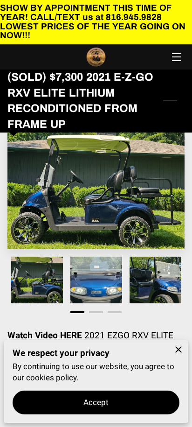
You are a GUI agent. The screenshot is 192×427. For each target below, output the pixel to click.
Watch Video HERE (45, 335)
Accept (96, 402)
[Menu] (176, 57)
